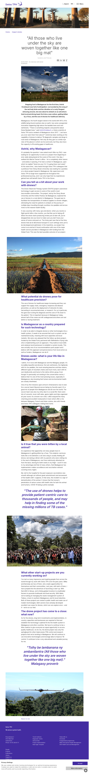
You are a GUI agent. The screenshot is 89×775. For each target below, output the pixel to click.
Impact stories (17, 32)
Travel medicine (37, 737)
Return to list (25, 719)
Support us (9, 757)
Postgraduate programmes (67, 740)
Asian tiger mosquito (38, 744)
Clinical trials (36, 740)
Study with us (63, 737)
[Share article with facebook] (66, 60)
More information (76, 768)
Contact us (9, 759)
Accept (80, 763)
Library (7, 755)
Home (8, 32)
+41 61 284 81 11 (14, 742)
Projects (8, 751)
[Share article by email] (58, 60)
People (7, 749)
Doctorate (62, 738)
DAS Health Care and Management (69, 744)
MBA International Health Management (70, 742)
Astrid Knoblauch (45, 130)
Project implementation (39, 742)
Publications (9, 753)
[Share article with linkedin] (61, 60)
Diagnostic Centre (38, 738)
